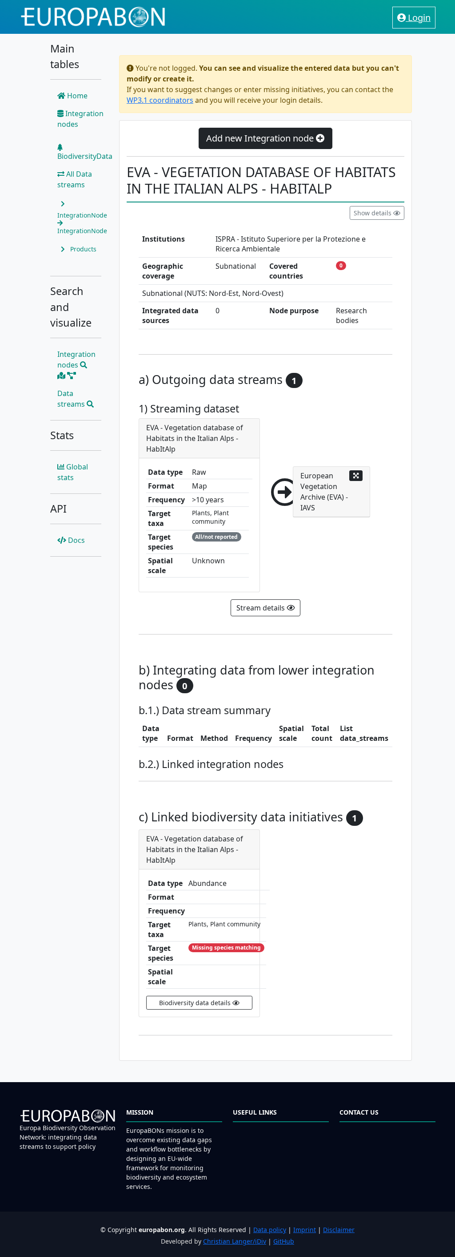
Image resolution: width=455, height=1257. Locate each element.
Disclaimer (339, 1229)
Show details (373, 213)
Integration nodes (80, 119)
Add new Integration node (261, 138)
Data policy (269, 1229)
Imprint (304, 1229)
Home (76, 96)
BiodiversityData (84, 156)
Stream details (261, 608)
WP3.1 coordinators (160, 100)
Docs (75, 540)
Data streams (72, 398)
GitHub (283, 1241)
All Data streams (74, 179)
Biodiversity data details (195, 1002)
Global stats (72, 472)
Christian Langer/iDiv (234, 1241)
